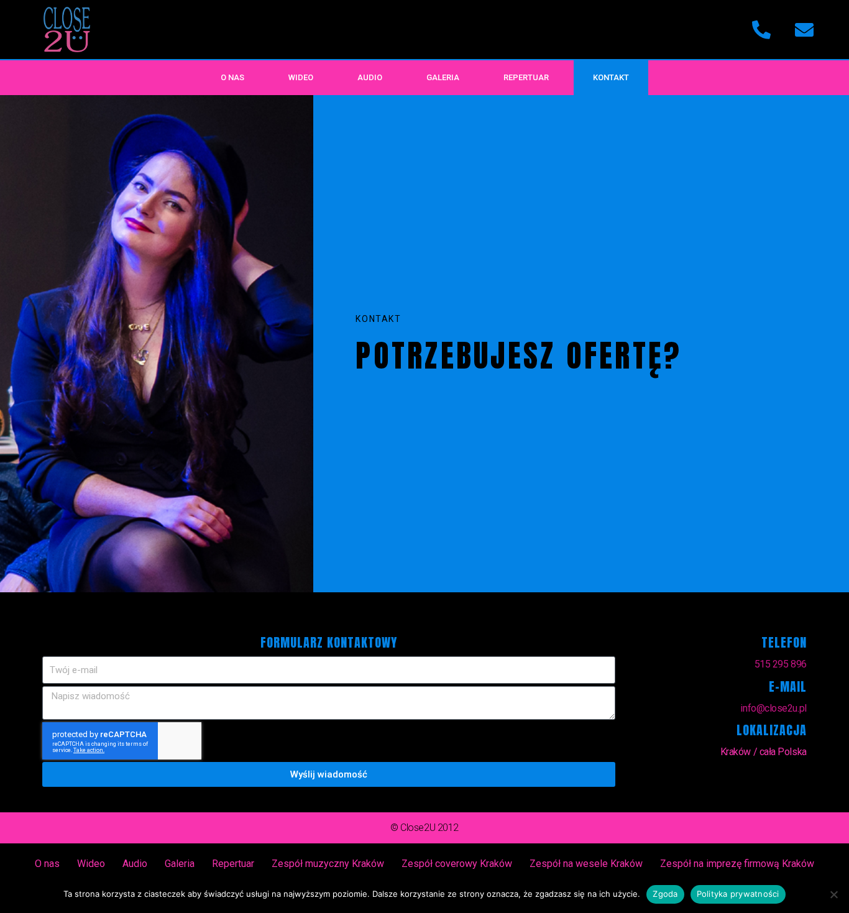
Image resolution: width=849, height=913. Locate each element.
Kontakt (611, 77)
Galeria (442, 77)
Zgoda (665, 894)
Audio (369, 77)
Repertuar (526, 77)
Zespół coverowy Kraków (457, 863)
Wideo (300, 77)
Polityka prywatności (738, 894)
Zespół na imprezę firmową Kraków (737, 863)
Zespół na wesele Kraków (586, 863)
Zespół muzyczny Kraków (328, 863)
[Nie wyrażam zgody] (833, 894)
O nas (232, 77)
